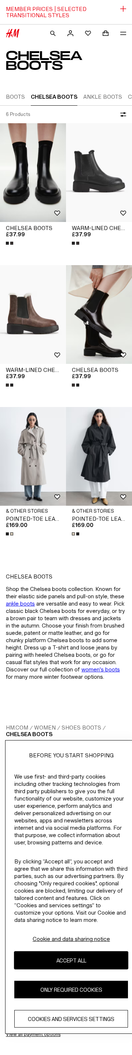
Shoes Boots (81, 727)
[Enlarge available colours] (10, 243)
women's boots (100, 669)
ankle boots (20, 603)
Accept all (71, 960)
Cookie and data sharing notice (71, 939)
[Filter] (121, 114)
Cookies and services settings (71, 1019)
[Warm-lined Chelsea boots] (99, 172)
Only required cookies (71, 990)
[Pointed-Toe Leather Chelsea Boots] (33, 456)
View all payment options (33, 1034)
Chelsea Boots (29, 734)
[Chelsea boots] (33, 172)
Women (45, 727)
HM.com (17, 727)
